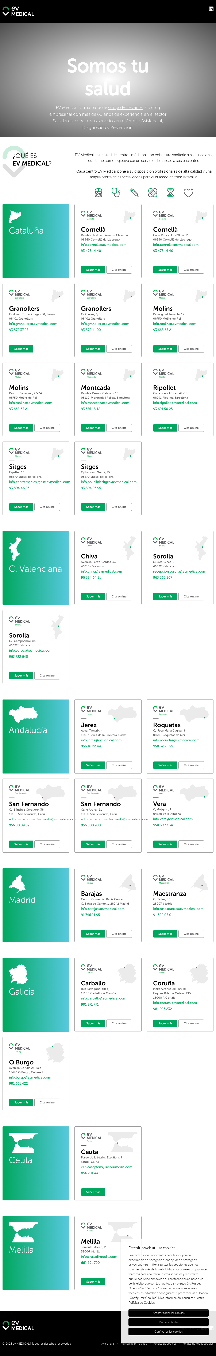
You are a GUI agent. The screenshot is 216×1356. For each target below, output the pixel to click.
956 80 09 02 (19, 825)
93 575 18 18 (90, 409)
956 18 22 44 (91, 746)
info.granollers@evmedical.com (33, 324)
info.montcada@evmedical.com (105, 403)
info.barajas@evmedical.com (102, 909)
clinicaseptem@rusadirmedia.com (106, 1167)
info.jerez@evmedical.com (101, 740)
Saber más (93, 269)
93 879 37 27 (18, 330)
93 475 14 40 (91, 251)
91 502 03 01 (163, 915)
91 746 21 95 (90, 915)
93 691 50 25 (163, 409)
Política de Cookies (141, 1302)
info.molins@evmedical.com (174, 324)
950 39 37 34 (163, 825)
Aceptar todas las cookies (169, 1312)
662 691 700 (90, 1263)
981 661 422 (18, 1084)
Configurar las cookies (168, 1331)
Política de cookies (164, 1343)
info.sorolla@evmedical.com (30, 650)
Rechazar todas (168, 1322)
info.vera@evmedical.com (173, 819)
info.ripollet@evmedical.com (175, 403)
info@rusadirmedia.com (99, 1257)
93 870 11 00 (91, 330)
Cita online (119, 269)
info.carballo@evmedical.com (103, 998)
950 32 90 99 (163, 746)
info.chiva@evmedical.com (101, 571)
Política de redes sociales (197, 1343)
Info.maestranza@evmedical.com (178, 909)
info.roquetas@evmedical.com (176, 740)
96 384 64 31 (91, 578)
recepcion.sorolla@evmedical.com (179, 571)
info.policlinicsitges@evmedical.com (108, 482)
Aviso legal (108, 1343)
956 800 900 (91, 825)
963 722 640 (18, 657)
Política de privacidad (134, 1343)
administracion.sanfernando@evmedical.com (43, 819)
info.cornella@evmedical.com (103, 245)
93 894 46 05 (19, 488)
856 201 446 (90, 1173)
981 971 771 (90, 1004)
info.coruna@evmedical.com (175, 1003)
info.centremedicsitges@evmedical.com (39, 482)
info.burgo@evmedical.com (30, 1077)
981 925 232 (162, 1009)
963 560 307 (162, 578)
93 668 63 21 (163, 330)
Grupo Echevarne (125, 107)
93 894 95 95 (91, 488)
